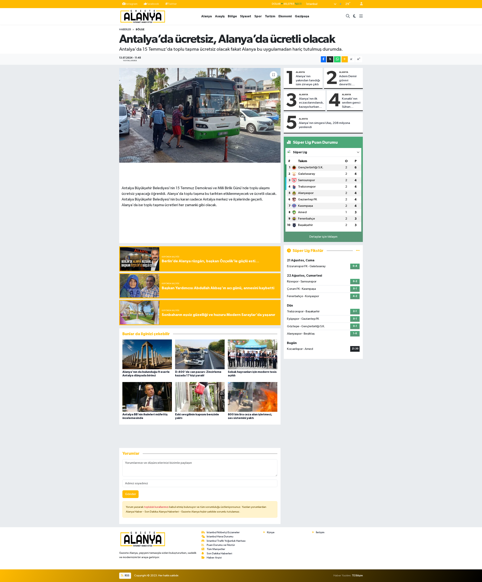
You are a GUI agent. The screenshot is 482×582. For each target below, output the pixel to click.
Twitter (172, 3)
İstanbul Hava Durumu (220, 536)
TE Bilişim (357, 575)
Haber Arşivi (214, 557)
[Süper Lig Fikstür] (358, 250)
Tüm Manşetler (216, 549)
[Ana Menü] (361, 16)
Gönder (130, 494)
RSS (126, 575)
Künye (271, 532)
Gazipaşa (302, 16)
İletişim (320, 532)
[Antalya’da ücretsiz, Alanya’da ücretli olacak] (200, 115)
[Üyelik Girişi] (360, 4)
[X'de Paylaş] (330, 59)
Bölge (232, 16)
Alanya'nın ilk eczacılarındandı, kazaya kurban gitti (311, 103)
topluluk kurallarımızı (156, 507)
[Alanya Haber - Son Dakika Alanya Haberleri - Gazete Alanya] (142, 16)
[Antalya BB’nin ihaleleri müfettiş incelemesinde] (147, 396)
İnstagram (131, 3)
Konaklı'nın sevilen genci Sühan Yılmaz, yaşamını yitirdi (351, 103)
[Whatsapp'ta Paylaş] (337, 59)
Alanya (206, 16)
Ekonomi (285, 16)
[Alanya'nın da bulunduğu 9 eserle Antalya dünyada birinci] (147, 354)
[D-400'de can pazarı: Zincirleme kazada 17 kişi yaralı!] (200, 354)
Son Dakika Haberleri (219, 553)
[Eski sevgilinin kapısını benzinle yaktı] (200, 396)
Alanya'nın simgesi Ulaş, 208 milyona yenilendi (324, 125)
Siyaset (245, 16)
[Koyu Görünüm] (355, 16)
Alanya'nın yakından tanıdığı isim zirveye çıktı (308, 80)
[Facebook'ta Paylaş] (323, 59)
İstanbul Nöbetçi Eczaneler (223, 532)
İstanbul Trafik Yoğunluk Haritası (226, 540)
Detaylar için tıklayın (323, 236)
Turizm (270, 16)
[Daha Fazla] (345, 59)
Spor (258, 16)
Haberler (125, 29)
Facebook (153, 3)
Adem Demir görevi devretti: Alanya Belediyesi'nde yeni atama (350, 80)
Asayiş (220, 16)
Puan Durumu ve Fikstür (221, 545)
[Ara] (348, 16)
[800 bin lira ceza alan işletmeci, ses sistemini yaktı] (252, 396)
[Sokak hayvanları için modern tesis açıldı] (252, 354)
